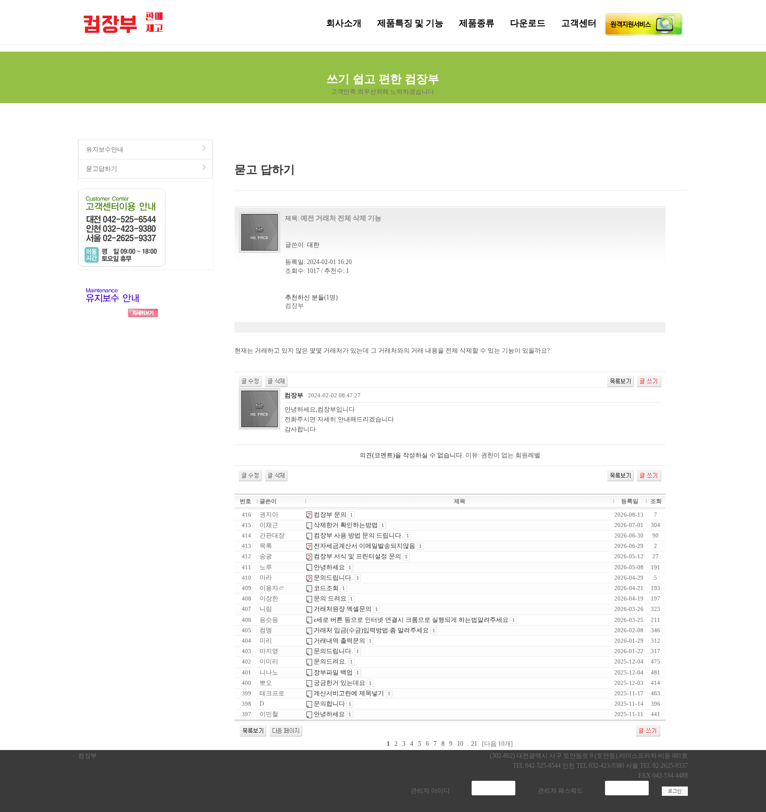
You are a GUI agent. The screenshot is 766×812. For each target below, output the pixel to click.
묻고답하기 (101, 168)
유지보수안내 (104, 149)
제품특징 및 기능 (410, 23)
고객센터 (579, 23)
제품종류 (477, 23)
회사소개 (344, 23)
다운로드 (528, 23)
